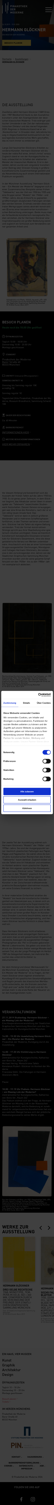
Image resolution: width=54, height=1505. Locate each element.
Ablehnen (27, 808)
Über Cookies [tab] (44, 703)
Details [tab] (26, 703)
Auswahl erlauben (27, 800)
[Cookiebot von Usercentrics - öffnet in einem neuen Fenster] (38, 695)
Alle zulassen (27, 791)
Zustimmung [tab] (9, 703)
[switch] (46, 761)
